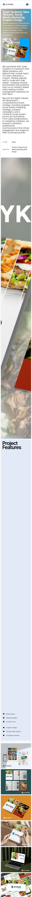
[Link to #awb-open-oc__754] (27, 4)
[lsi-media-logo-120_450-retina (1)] (8, 4)
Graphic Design (17, 147)
